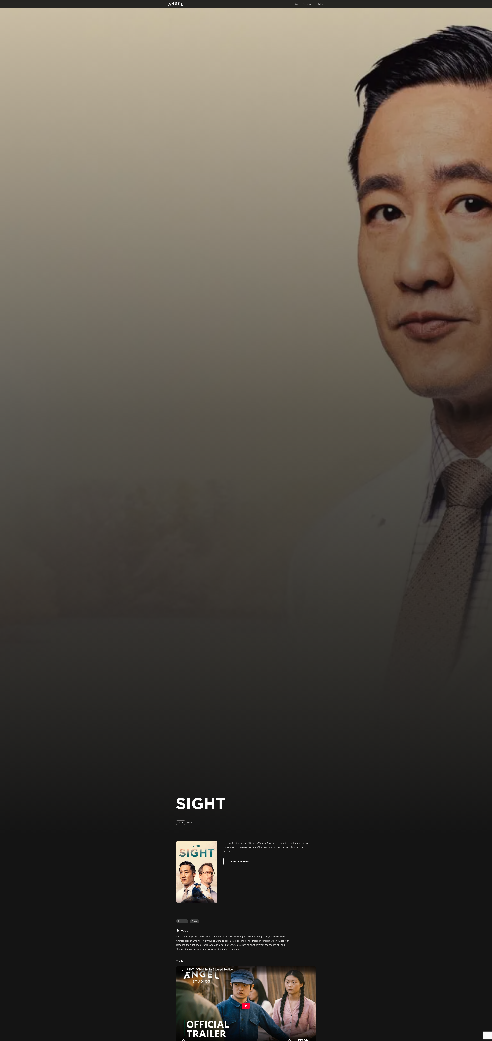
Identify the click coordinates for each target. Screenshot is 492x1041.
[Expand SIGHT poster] (196, 872)
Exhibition (319, 4)
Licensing (306, 4)
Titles (295, 4)
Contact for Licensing (239, 861)
